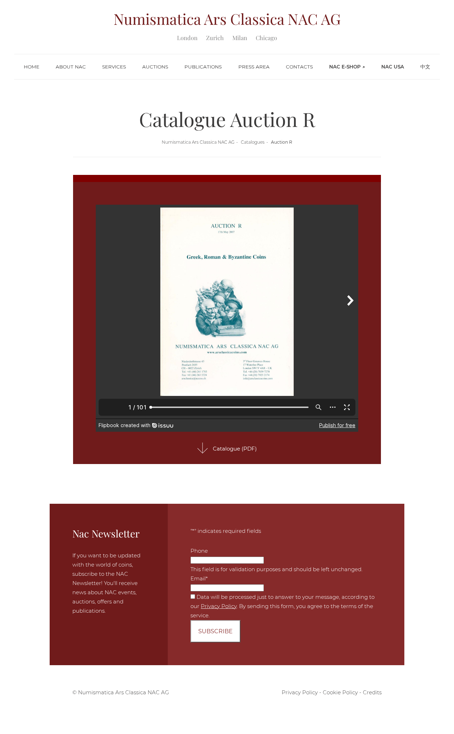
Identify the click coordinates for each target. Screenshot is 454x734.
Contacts (299, 67)
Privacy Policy (219, 606)
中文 (425, 67)
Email (199, 578)
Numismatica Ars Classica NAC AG (198, 142)
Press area (254, 67)
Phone (199, 550)
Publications (203, 67)
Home (31, 67)
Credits (372, 692)
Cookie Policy (340, 692)
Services (114, 67)
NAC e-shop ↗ (347, 67)
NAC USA (392, 67)
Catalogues (253, 142)
